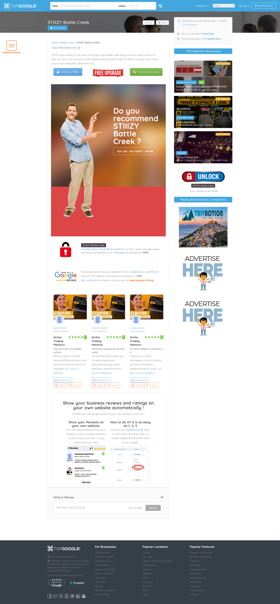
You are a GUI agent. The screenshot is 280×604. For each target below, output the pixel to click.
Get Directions (190, 24)
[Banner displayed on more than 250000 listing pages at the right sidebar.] (203, 272)
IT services (195, 586)
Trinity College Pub (187, 157)
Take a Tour (101, 577)
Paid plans (120, 252)
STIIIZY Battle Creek (94, 245)
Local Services (185, 117)
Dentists (194, 560)
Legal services (197, 590)
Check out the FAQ (105, 569)
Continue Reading (102, 372)
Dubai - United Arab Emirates (157, 560)
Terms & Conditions (105, 590)
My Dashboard (102, 552)
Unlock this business (109, 249)
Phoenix (146, 586)
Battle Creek (67, 42)
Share (163, 22)
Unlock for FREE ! (70, 71)
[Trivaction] (203, 227)
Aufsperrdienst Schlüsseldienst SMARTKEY (201, 86)
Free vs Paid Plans (104, 573)
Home (54, 42)
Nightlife (181, 152)
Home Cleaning (198, 577)
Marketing (195, 565)
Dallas (145, 594)
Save (149, 22)
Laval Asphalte (185, 121)
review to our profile (142, 271)
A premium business (148, 71)
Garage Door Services (201, 552)
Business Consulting (200, 556)
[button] (11, 46)
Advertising (196, 582)
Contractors (196, 573)
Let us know (87, 280)
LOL (62, 385)
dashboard (133, 429)
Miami (145, 590)
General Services (186, 82)
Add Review (59, 28)
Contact (99, 586)
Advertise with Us (104, 560)
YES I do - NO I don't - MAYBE (135, 151)
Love (76, 385)
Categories (201, 5)
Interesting (64, 380)
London (146, 552)
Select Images (135, 507)
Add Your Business (104, 556)
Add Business (265, 5)
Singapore (147, 582)
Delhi (145, 577)
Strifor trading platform (59, 341)
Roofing (194, 594)
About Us (100, 582)
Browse (153, 507)
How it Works (102, 565)
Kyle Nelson (60, 327)
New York (147, 556)
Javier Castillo (99, 327)
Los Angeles (148, 565)
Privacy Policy (102, 594)
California (147, 573)
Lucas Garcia (137, 327)
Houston (146, 569)
